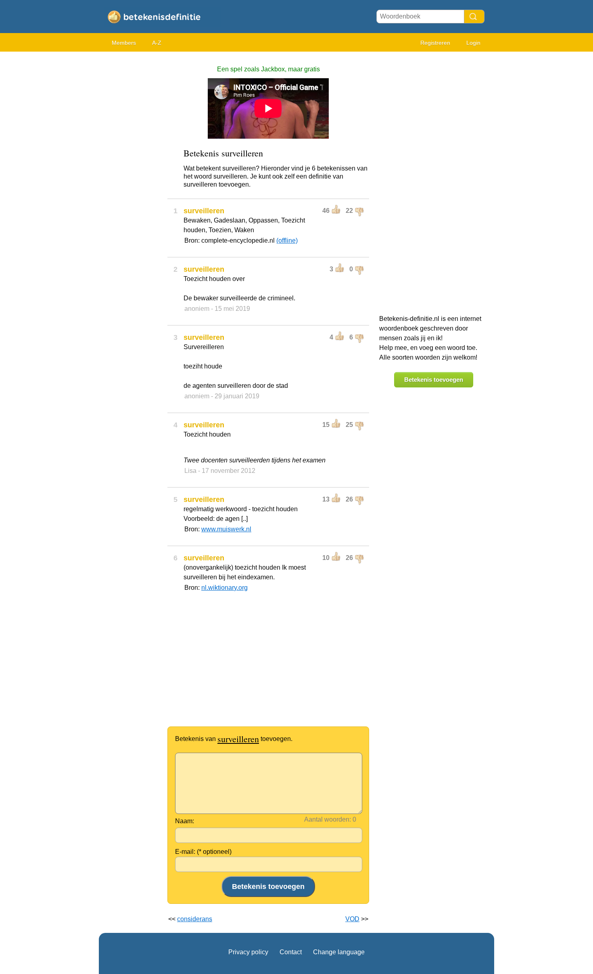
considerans (194, 919)
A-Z (156, 43)
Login (473, 43)
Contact (291, 952)
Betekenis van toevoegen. (233, 738)
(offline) (287, 240)
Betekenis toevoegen (433, 379)
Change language (339, 952)
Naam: (184, 821)
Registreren (435, 43)
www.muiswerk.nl (226, 529)
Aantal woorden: (327, 819)
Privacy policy (248, 952)
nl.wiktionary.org (224, 587)
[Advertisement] (131, 177)
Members (124, 43)
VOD (352, 919)
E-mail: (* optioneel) (203, 851)
